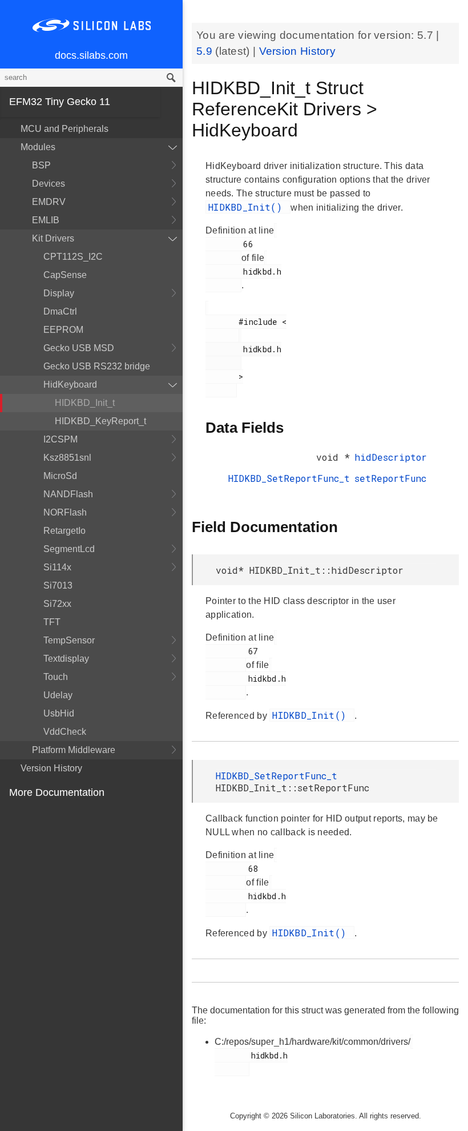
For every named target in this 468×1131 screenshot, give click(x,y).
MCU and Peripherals (64, 129)
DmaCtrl (60, 311)
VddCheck (64, 731)
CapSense (65, 275)
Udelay (57, 695)
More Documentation (56, 792)
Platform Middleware (73, 750)
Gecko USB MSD (78, 348)
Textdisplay (66, 658)
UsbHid (58, 713)
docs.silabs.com (91, 55)
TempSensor (69, 640)
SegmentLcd (69, 549)
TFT (51, 622)
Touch (55, 677)
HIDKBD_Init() (248, 207)
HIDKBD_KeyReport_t (100, 421)
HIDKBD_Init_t (85, 403)
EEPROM (63, 330)
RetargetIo (64, 531)
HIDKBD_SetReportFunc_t (289, 478)
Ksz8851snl (67, 457)
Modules (38, 147)
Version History (51, 768)
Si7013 (57, 585)
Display (58, 293)
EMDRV (49, 202)
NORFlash (65, 512)
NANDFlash (68, 494)
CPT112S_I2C (73, 256)
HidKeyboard (70, 384)
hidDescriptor (390, 457)
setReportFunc (390, 478)
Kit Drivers (53, 238)
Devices (48, 183)
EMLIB (45, 220)
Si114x (57, 567)
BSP (41, 165)
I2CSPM (60, 439)
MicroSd (60, 476)
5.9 (205, 51)
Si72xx (57, 604)
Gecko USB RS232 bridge (96, 366)
